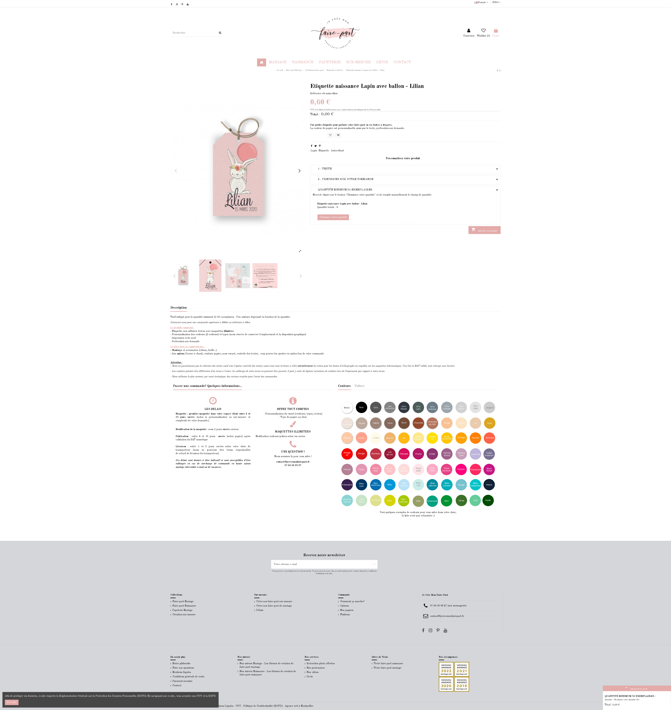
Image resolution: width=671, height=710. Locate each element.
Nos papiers (346, 610)
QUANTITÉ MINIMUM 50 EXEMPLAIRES (342, 189)
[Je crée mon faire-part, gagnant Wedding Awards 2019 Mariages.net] (461, 684)
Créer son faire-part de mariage (274, 606)
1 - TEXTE (322, 168)
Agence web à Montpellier (299, 706)
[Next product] (500, 71)
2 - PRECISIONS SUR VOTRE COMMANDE (343, 179)
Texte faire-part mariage (387, 668)
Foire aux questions (183, 668)
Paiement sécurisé (182, 681)
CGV (238, 706)
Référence (315, 93)
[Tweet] (316, 146)
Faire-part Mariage (183, 601)
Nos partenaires (316, 668)
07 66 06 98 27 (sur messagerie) (448, 605)
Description (178, 307)
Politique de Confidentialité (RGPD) (263, 706)
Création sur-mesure (184, 614)
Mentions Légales (223, 706)
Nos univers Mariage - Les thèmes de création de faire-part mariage (267, 665)
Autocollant (337, 150)
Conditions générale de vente (188, 676)
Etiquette (324, 150)
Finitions (345, 614)
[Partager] (311, 146)
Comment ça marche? (352, 601)
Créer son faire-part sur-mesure (274, 601)
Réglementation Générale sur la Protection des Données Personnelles (97, 696)
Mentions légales (181, 672)
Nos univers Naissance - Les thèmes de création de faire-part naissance (268, 673)
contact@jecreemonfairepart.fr (447, 616)
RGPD (212, 696)
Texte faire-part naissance (388, 663)
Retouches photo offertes (321, 663)
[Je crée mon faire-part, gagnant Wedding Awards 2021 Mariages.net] (461, 669)
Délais (259, 610)
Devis (310, 676)
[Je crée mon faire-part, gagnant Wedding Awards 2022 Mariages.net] (446, 669)
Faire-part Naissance (184, 606)
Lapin (314, 150)
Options (344, 606)
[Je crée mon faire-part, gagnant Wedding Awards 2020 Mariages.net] (446, 684)
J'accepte (11, 702)
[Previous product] (498, 71)
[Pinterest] (320, 146)
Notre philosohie (181, 663)
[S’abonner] (374, 564)
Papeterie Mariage (182, 610)
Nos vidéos (313, 672)
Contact (176, 685)
